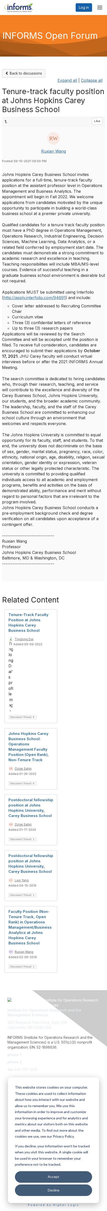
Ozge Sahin (23, 768)
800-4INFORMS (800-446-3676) (50, 1062)
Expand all (67, 80)
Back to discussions (25, 73)
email (11, 1077)
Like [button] (97, 121)
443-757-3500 (34, 1055)
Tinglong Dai (24, 639)
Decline (53, 1190)
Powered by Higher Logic (53, 1205)
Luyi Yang (22, 880)
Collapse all (92, 80)
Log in (84, 7)
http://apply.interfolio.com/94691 (34, 297)
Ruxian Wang (53, 151)
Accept (53, 1176)
